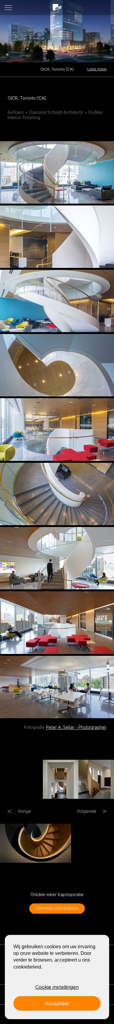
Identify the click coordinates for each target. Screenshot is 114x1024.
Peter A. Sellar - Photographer (76, 727)
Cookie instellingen (57, 987)
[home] (57, 7)
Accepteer (57, 1003)
